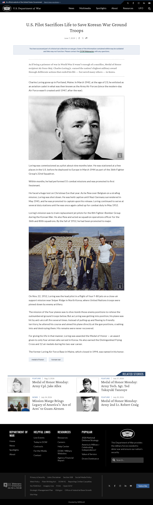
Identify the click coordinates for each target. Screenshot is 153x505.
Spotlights (101, 8)
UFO (141, 8)
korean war (56, 359)
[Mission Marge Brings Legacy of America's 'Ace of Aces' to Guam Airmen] (41, 404)
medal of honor (38, 359)
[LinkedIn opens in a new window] (144, 3)
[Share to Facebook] (79, 38)
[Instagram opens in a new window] (138, 3)
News (71, 8)
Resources (128, 8)
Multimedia (85, 8)
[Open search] (149, 8)
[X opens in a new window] (128, 3)
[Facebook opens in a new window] (133, 3)
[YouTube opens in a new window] (149, 3)
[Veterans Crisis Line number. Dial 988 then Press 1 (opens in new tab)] (13, 486)
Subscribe (143, 486)
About (115, 8)
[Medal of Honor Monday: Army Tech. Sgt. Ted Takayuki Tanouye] (109, 385)
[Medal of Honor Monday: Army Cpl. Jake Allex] (41, 385)
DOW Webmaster (87, 51)
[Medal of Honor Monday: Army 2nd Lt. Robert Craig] (109, 403)
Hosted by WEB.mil (76, 502)
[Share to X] (83, 38)
